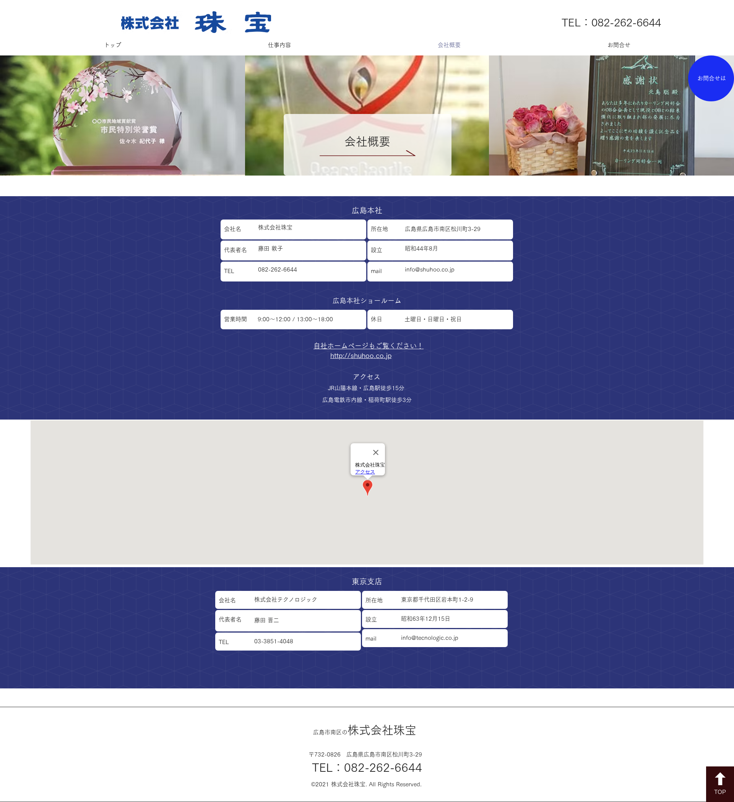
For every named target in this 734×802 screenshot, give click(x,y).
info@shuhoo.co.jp (430, 269)
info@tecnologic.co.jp (429, 638)
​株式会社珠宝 (364, 730)
